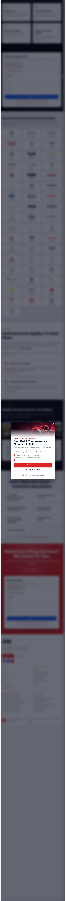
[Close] (52, 424)
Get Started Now (33, 465)
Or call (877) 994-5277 (33, 470)
